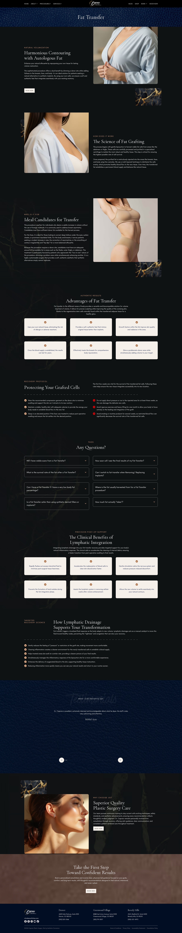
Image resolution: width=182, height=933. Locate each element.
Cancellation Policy (152, 928)
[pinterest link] (28, 921)
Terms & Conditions (115, 928)
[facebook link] (25, 921)
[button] (34, 4)
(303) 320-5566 (64, 919)
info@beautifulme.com (31, 918)
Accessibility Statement (138, 928)
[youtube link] (35, 921)
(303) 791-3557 (98, 919)
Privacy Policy (126, 928)
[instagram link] (32, 921)
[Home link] (95, 3)
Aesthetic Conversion (53, 928)
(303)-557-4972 (133, 919)
